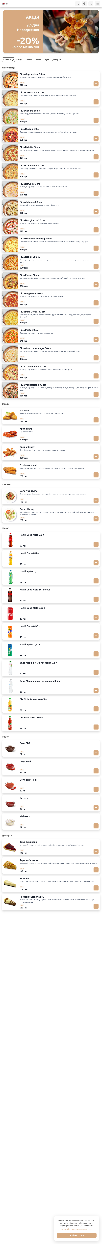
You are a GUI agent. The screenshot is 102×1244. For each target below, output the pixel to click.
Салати (29, 60)
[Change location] (84, 3)
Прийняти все (76, 1235)
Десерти (56, 60)
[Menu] (97, 3)
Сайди (19, 60)
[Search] (77, 3)
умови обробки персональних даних (77, 1229)
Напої (38, 60)
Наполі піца (8, 60)
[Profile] (90, 3)
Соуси (46, 60)
